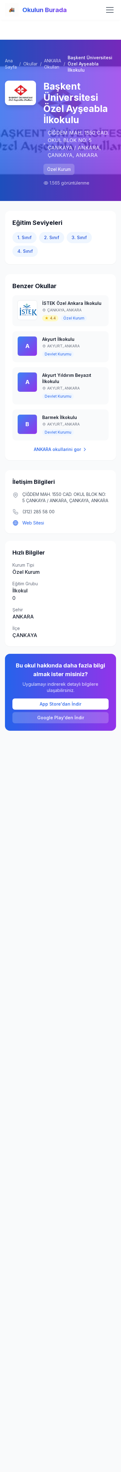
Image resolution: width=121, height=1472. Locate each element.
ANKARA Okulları (52, 63)
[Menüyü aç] (110, 10)
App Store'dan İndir (60, 704)
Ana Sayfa (11, 63)
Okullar (30, 63)
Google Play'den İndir (60, 717)
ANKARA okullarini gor (57, 449)
